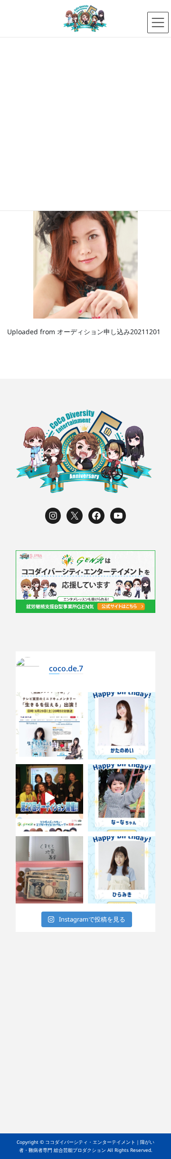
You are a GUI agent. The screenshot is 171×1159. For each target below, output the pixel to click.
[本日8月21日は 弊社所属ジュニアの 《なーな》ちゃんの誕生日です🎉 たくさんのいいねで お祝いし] (121, 797)
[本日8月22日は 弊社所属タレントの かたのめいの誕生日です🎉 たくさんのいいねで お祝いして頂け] (121, 725)
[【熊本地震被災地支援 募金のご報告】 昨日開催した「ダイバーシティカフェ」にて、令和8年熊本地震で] (49, 869)
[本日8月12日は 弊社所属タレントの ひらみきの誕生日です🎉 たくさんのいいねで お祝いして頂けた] (121, 869)
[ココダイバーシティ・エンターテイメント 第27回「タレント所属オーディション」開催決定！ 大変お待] (49, 797)
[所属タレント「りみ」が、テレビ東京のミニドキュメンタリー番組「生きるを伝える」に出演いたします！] (49, 725)
